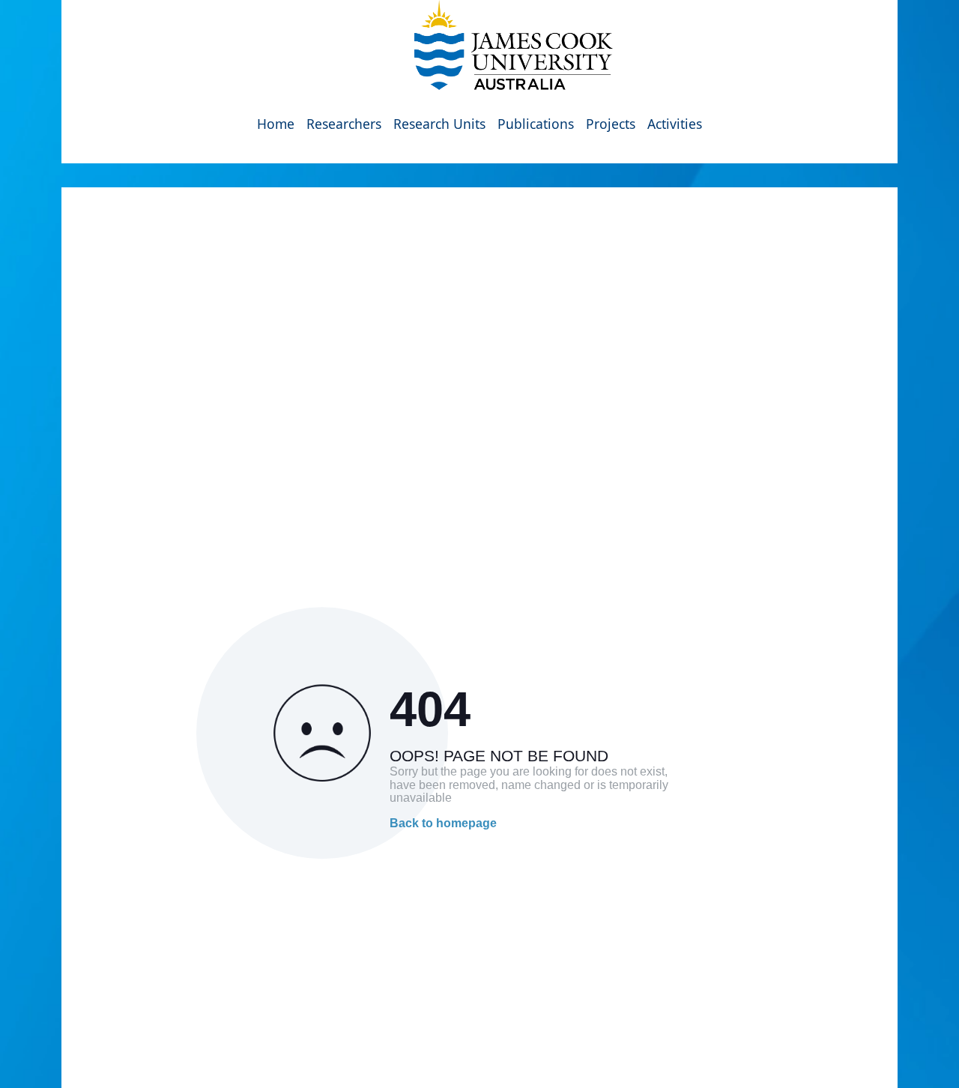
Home (275, 124)
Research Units (439, 124)
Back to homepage (443, 823)
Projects (610, 124)
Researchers (343, 124)
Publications (535, 124)
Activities (674, 124)
